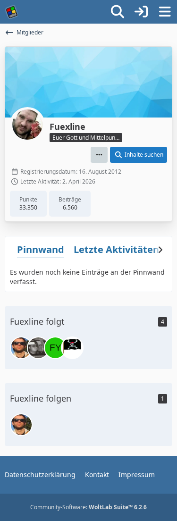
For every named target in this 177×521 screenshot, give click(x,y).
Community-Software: (88, 507)
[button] (99, 155)
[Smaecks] (38, 347)
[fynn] (55, 347)
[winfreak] (21, 347)
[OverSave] (72, 347)
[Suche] (117, 11)
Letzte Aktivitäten (116, 249)
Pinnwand (40, 249)
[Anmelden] (141, 12)
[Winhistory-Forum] (12, 11)
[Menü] (164, 11)
